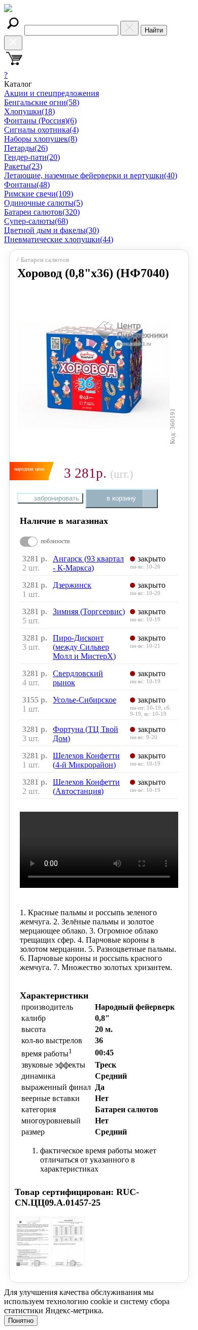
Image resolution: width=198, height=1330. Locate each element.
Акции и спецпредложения (51, 93)
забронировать (56, 498)
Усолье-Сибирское (84, 699)
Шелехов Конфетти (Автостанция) (86, 786)
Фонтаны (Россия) (40, 120)
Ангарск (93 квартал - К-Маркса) (88, 563)
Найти (154, 30)
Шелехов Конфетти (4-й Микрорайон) (86, 760)
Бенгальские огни (41, 102)
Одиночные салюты (43, 202)
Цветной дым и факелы (51, 230)
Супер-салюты (36, 221)
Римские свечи (38, 193)
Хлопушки (29, 111)
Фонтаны (27, 184)
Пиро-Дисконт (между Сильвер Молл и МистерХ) (84, 647)
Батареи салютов (42, 212)
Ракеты (23, 166)
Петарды (26, 148)
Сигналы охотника (41, 129)
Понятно (21, 1320)
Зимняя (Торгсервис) (89, 611)
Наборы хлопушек (40, 139)
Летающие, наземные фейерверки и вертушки (90, 175)
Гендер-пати (32, 157)
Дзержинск (72, 585)
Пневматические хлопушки (58, 239)
